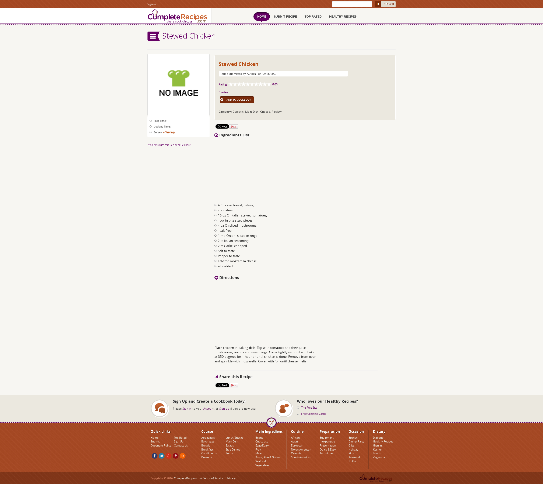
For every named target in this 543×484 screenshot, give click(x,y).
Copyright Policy (161, 445)
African (295, 438)
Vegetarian (379, 457)
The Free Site (309, 407)
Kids (351, 453)
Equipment (327, 438)
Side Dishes (233, 449)
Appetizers (208, 438)
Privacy (231, 478)
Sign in (151, 4)
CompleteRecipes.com (188, 478)
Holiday (353, 449)
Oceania (296, 453)
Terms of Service (213, 478)
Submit (155, 441)
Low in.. (377, 453)
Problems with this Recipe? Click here (169, 145)
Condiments (209, 453)
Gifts (351, 445)
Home (154, 438)
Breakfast (207, 449)
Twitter (162, 456)
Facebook (155, 456)
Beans (259, 438)
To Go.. (352, 461)
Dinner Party (356, 441)
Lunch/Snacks (234, 438)
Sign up (224, 408)
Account (209, 408)
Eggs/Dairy (262, 445)
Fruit (258, 449)
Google (169, 456)
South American (301, 457)
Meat (258, 453)
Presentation (328, 445)
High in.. (378, 445)
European (297, 445)
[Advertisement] (305, 169)
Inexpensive (327, 441)
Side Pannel (153, 36)
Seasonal (354, 457)
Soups (230, 453)
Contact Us (181, 445)
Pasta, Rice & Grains (267, 457)
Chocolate (261, 441)
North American (301, 449)
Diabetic (378, 438)
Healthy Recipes (383, 441)
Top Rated (180, 438)
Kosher (377, 449)
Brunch (353, 438)
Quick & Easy (328, 449)
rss (183, 456)
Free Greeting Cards (313, 414)
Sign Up (178, 441)
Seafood (260, 461)
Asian (294, 441)
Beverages (207, 441)
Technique (326, 453)
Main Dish (232, 441)
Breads (205, 445)
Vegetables (262, 465)
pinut (176, 456)
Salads (230, 445)
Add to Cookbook (239, 99)
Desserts (206, 457)
